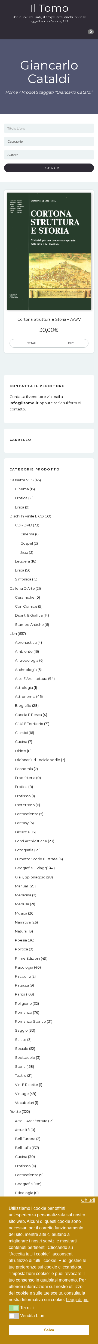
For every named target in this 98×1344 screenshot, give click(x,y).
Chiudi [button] (88, 1200)
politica (21, 949)
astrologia (24, 687)
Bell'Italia (23, 1147)
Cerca (50, 168)
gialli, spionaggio (30, 877)
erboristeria (25, 777)
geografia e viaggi (31, 868)
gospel (26, 543)
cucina (21, 741)
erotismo (23, 796)
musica (21, 913)
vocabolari (24, 1102)
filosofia (22, 832)
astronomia (25, 696)
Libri (13, 633)
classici (21, 732)
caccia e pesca (28, 714)
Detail (31, 343)
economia (24, 769)
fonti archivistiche (31, 841)
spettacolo (25, 1057)
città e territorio (29, 723)
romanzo (23, 1012)
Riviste (15, 1111)
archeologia (26, 669)
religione (23, 1003)
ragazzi (22, 985)
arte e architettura (31, 678)
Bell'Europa (25, 1138)
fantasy (22, 823)
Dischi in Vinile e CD (27, 516)
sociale (21, 1048)
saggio (21, 1030)
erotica (21, 498)
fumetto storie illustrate (36, 859)
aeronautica (26, 642)
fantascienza (26, 814)
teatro (20, 1075)
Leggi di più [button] (77, 1299)
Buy (71, 343)
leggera (22, 561)
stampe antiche (29, 624)
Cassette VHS (22, 480)
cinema (22, 489)
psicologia (24, 967)
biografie (23, 705)
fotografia (24, 850)
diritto (20, 751)
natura (21, 931)
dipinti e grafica (29, 615)
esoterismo (25, 805)
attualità (22, 1130)
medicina (23, 895)
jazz (24, 552)
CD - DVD (23, 525)
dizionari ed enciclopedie (37, 760)
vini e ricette (26, 1084)
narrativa (23, 922)
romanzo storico (30, 1021)
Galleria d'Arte (22, 588)
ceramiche (25, 597)
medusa (22, 904)
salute (20, 1039)
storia (20, 1066)
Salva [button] (49, 1330)
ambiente (24, 651)
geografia (24, 1184)
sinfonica (23, 579)
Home (11, 92)
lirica (19, 507)
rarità (20, 994)
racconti (23, 976)
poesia (21, 940)
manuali (22, 886)
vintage (22, 1093)
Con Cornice (26, 606)
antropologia (26, 660)
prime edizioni (27, 958)
